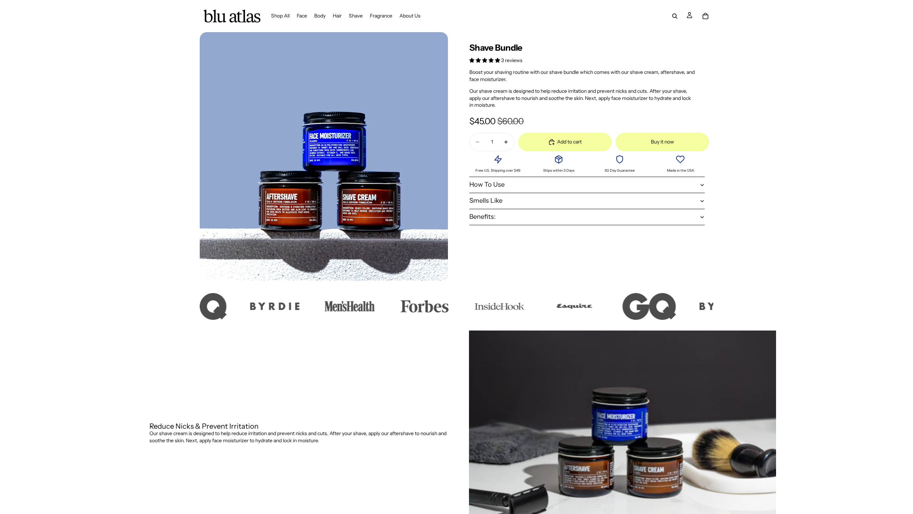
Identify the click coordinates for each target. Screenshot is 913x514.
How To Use (487, 184)
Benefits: (482, 217)
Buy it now (662, 141)
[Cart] (705, 16)
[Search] (675, 16)
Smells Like (486, 201)
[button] (485, 60)
